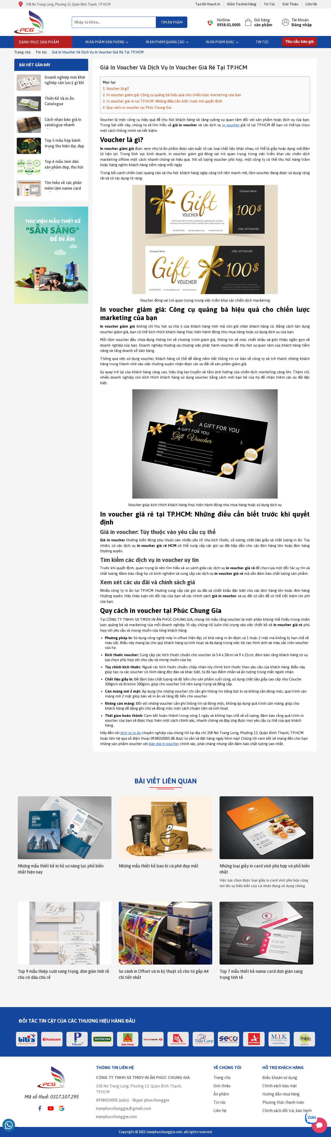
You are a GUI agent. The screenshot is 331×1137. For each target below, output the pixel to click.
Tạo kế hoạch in (207, 4)
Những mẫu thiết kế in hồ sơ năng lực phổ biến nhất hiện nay (60, 868)
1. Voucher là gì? (116, 88)
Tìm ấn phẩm (171, 22)
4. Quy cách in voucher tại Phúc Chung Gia (137, 107)
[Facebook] (40, 1108)
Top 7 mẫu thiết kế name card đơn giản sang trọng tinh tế (261, 974)
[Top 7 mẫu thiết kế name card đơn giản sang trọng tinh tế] (266, 933)
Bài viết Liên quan (165, 781)
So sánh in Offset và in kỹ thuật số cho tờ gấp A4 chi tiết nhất (164, 974)
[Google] (61, 1108)
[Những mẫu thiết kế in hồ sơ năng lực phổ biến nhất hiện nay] (64, 827)
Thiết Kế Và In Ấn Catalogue (59, 101)
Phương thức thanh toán (283, 1102)
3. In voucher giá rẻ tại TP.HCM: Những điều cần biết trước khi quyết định (162, 101)
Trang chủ (22, 52)
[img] (43, 22)
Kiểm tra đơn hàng (241, 4)
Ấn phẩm (221, 1094)
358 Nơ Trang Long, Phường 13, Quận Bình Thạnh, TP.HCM (68, 4)
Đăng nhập (302, 24)
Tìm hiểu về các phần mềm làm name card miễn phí (63, 186)
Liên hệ (311, 4)
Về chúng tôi (227, 1067)
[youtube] (50, 1108)
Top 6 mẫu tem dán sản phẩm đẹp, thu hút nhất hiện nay (64, 165)
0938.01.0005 (229, 24)
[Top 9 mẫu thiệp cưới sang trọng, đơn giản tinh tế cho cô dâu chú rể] (64, 933)
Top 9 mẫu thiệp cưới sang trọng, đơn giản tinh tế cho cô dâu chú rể (63, 974)
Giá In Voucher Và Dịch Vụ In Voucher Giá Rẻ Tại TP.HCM (97, 52)
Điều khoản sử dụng (279, 1077)
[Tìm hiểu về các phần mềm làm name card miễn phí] (29, 188)
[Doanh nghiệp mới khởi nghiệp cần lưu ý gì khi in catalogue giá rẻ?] (29, 83)
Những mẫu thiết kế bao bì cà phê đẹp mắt (158, 865)
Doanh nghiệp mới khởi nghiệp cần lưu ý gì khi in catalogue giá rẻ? (65, 81)
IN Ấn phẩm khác (220, 42)
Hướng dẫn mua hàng (280, 1094)
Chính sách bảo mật (279, 1086)
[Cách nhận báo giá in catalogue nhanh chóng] (29, 125)
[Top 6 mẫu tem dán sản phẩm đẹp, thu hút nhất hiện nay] (29, 167)
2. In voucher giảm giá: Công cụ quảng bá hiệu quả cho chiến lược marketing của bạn (172, 95)
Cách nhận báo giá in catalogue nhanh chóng (63, 123)
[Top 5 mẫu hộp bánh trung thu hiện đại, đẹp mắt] (29, 146)
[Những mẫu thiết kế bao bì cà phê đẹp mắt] (166, 827)
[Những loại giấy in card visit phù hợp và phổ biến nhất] (266, 827)
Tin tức (269, 4)
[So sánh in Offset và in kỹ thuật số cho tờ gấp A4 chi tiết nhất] (166, 933)
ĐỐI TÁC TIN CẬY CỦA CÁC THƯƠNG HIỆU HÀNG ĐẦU (77, 1021)
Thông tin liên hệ (115, 1067)
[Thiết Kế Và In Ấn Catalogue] (29, 104)
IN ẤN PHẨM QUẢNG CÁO (165, 42)
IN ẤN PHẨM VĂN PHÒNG (104, 42)
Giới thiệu (290, 4)
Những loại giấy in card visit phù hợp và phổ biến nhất (265, 868)
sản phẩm (263, 24)
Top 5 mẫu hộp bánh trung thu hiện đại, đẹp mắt (64, 144)
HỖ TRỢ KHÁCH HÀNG (283, 1067)
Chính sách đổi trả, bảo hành (287, 1110)
